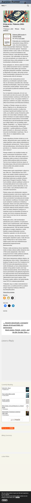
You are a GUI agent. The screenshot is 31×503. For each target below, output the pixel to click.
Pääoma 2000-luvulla (19, 34)
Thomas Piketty (17, 36)
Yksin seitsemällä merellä (8, 394)
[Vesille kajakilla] (27, 401)
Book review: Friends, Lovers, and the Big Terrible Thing (17, 331)
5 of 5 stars (21, 38)
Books (17, 28)
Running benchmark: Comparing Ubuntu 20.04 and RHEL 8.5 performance (15, 325)
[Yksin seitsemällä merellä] (27, 395)
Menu (3, 5)
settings (18, 497)
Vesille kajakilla (6, 400)
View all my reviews (8, 292)
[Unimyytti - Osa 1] (27, 389)
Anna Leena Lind (6, 401)
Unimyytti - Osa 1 (6, 388)
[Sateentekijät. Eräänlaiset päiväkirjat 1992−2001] (27, 413)
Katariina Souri (6, 389)
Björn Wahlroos (6, 414)
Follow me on (6, 428)
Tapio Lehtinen (6, 395)
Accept (4, 500)
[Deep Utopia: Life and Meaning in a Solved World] (27, 407)
